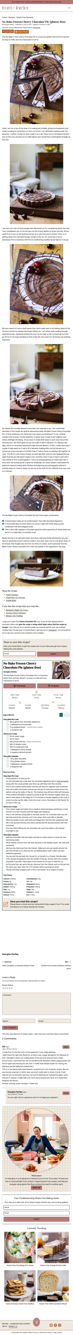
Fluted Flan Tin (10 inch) (15, 598)
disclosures (36, 27)
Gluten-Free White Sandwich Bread (53, 1304)
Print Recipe (20, 686)
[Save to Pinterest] (4, 31)
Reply (66, 1047)
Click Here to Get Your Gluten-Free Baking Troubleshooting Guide (36, 2)
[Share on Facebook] (8, 31)
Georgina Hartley (9, 24)
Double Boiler (11, 600)
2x (64, 715)
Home (4, 17)
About (4, 1326)
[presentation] (20, 1247)
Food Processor (12, 595)
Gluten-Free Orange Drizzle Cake (53, 1265)
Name (6, 1021)
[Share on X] (12, 31)
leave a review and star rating (27, 904)
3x (68, 715)
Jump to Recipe (22, 32)
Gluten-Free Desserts (25, 17)
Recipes (12, 17)
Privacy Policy (33, 1332)
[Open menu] (69, 7)
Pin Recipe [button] (55, 686)
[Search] (16, 1326)
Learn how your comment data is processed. (51, 1034)
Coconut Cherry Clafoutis (16, 613)
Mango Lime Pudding (14, 616)
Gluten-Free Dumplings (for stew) (19, 1265)
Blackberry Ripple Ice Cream (17, 610)
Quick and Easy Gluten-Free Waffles (20, 1304)
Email (41, 1021)
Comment (7, 995)
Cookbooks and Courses (20, 1324)
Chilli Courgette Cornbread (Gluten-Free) (18, 964)
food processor (63, 781)
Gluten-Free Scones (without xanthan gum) (56, 965)
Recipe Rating (7, 985)
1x (61, 715)
